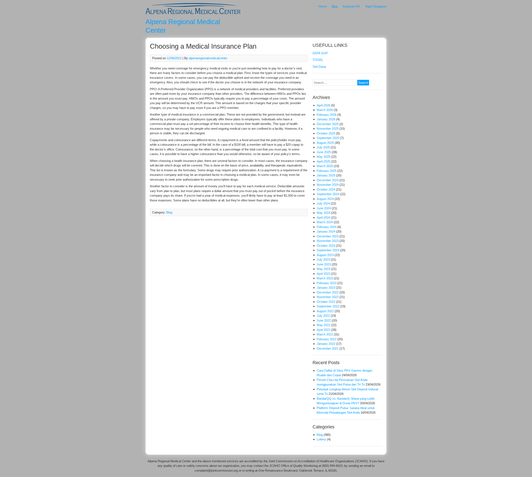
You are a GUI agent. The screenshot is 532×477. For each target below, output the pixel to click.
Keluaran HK (351, 6)
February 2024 (326, 227)
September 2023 (328, 250)
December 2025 (328, 124)
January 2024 (326, 231)
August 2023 (325, 255)
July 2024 (323, 203)
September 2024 (328, 194)
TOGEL (318, 60)
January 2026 (326, 119)
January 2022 (326, 343)
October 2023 (326, 245)
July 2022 (323, 315)
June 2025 (324, 152)
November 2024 (328, 184)
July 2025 (323, 147)
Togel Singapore (376, 6)
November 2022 (328, 297)
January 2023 (326, 287)
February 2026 (326, 114)
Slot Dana (319, 66)
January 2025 (326, 175)
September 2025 (328, 138)
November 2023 (328, 241)
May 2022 (323, 325)
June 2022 (324, 320)
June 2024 (324, 208)
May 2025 (323, 156)
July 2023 (323, 259)
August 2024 (325, 199)
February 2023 (326, 283)
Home (322, 6)
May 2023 (323, 269)
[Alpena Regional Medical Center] (193, 15)
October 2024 (326, 189)
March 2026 (325, 110)
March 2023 (325, 278)
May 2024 (323, 212)
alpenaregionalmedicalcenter (208, 58)
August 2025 (325, 142)
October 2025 (326, 133)
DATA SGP (320, 53)
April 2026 (323, 105)
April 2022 (323, 330)
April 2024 (323, 217)
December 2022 (328, 292)
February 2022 (326, 339)
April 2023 (323, 273)
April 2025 (323, 161)
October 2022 (326, 301)
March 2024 (325, 222)
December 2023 (328, 236)
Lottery (321, 439)
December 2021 (328, 348)
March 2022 (325, 334)
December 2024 (328, 180)
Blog (335, 6)
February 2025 (326, 171)
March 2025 (325, 166)
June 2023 (324, 264)
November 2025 (328, 128)
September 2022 (328, 306)
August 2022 (325, 311)
